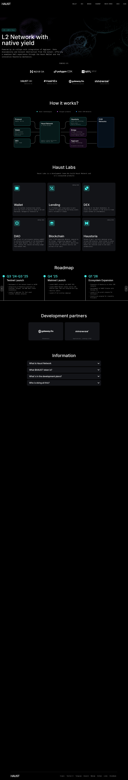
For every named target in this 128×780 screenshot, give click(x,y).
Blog (124, 4)
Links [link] (105, 776)
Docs (118, 4)
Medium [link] (93, 776)
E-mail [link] (62, 776)
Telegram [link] (78, 776)
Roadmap (97, 4)
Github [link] (99, 776)
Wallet (75, 4)
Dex (82, 4)
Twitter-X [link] (70, 776)
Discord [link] (86, 776)
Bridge (89, 4)
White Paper (108, 4)
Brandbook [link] (113, 776)
